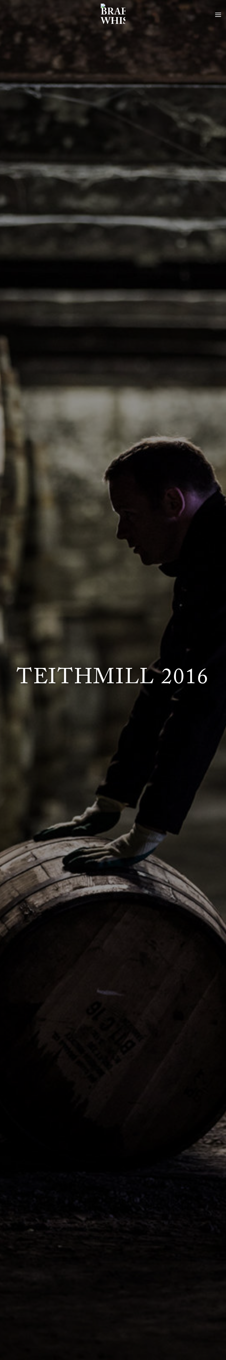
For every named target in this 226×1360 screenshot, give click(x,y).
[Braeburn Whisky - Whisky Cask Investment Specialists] (113, 14)
